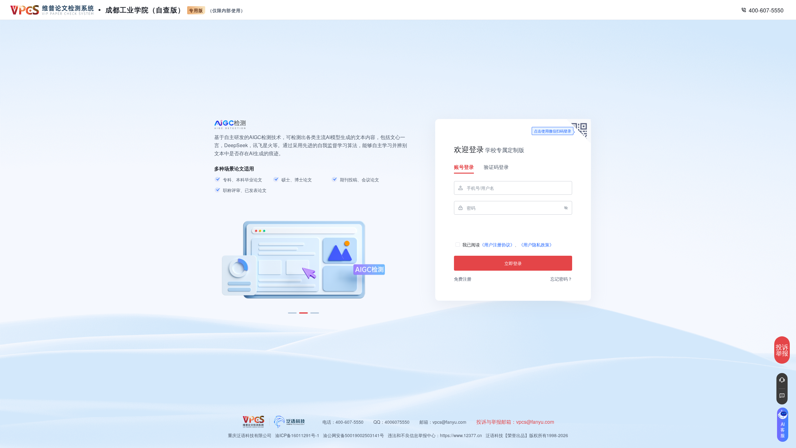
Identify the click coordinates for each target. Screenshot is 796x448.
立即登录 (513, 263)
